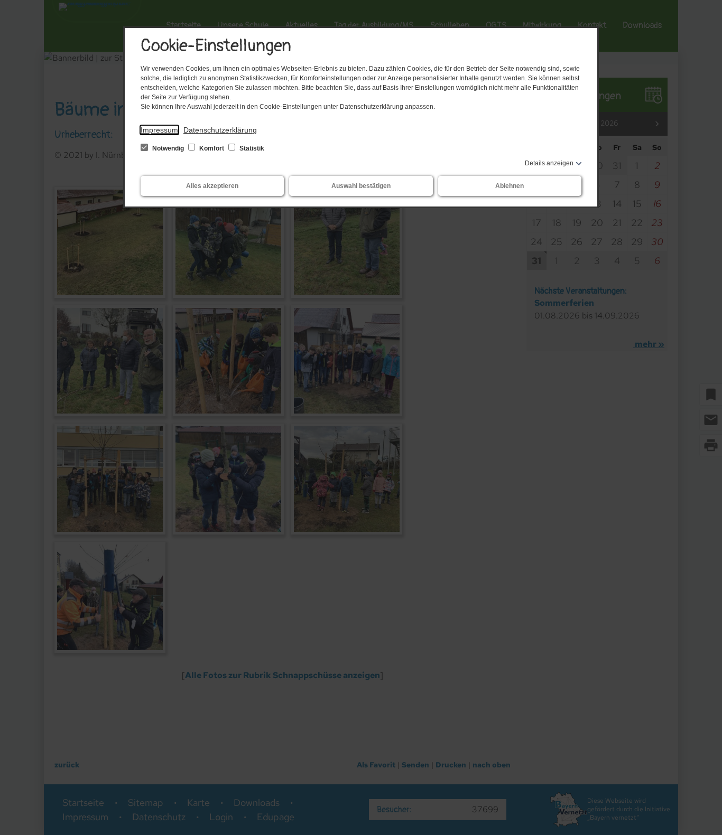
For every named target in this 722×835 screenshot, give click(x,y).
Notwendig (168, 148)
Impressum (159, 130)
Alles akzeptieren (212, 186)
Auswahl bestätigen (361, 186)
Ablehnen (509, 186)
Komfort (212, 148)
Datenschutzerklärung (220, 130)
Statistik (251, 148)
